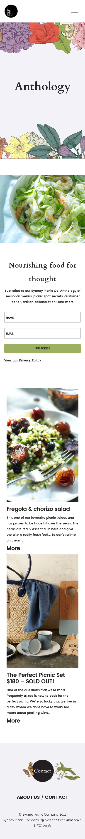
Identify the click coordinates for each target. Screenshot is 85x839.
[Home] (11, 16)
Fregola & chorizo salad (38, 509)
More (13, 548)
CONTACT (56, 797)
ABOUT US (28, 797)
